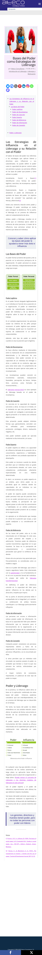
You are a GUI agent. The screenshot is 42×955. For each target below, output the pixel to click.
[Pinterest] (20, 86)
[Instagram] (27, 86)
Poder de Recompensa (20, 112)
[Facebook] (12, 86)
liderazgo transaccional (16, 390)
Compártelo (10, 952)
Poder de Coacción (18, 115)
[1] (35, 178)
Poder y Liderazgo (15, 133)
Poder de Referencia (19, 120)
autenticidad (15, 573)
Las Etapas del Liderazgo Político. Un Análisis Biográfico (21, 921)
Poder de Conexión (18, 125)
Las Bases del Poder (17, 107)
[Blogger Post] (16, 86)
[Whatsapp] (31, 86)
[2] (20, 201)
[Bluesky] (8, 86)
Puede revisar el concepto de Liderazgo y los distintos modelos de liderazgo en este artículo (21, 780)
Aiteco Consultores (17, 69)
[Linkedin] (23, 86)
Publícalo (31, 952)
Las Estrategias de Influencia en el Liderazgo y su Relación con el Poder (21, 101)
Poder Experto (17, 117)
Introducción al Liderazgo (18, 71)
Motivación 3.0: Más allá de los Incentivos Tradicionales (21, 887)
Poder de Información (19, 123)
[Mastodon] (8, 90)
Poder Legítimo (17, 109)
